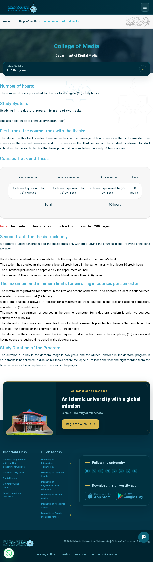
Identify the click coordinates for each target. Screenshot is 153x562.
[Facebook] (100, 471)
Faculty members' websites (12, 495)
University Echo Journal (11, 486)
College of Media (26, 21)
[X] (94, 471)
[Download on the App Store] (99, 496)
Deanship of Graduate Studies (53, 474)
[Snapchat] (134, 471)
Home (7, 21)
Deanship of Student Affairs (52, 496)
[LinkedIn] (114, 471)
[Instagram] (107, 471)
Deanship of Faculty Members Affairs (51, 515)
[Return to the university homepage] (18, 541)
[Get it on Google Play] (130, 496)
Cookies (65, 554)
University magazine (13, 472)
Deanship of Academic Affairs (53, 506)
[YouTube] (87, 471)
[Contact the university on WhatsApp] (9, 553)
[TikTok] (128, 471)
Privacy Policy (45, 554)
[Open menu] (145, 7)
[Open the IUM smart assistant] (143, 537)
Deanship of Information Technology (47, 463)
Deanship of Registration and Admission (50, 485)
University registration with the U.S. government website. (14, 463)
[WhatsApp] (121, 471)
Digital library (10, 478)
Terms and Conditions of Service (96, 554)
